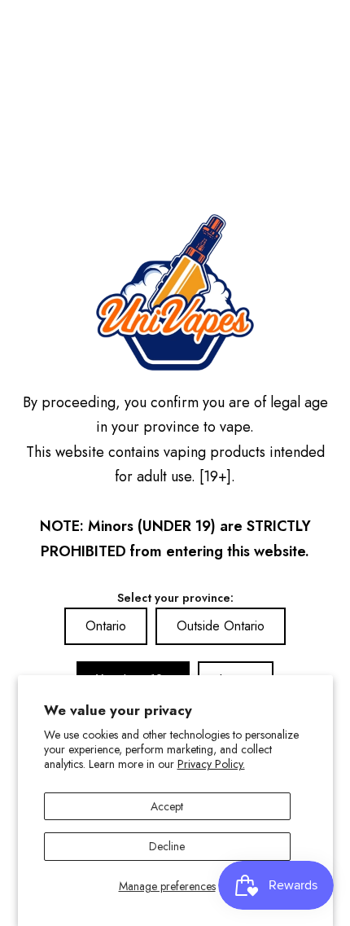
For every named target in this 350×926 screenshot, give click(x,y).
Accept (167, 806)
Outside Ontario (221, 626)
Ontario (105, 626)
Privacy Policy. (211, 764)
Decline (167, 846)
